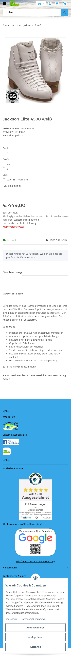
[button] (49, 3)
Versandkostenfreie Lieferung (20, 223)
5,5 (8, 163)
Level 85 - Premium (17, 179)
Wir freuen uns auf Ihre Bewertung (35, 561)
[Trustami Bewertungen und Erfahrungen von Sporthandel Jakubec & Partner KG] (35, 496)
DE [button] (39, 3)
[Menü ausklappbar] (4, 2)
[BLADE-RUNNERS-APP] (7, 451)
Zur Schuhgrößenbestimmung (19, 366)
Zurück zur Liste (12, 25)
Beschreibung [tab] (12, 272)
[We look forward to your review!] (35, 541)
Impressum (11, 619)
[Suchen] (64, 12)
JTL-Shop (41, 654)
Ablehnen (35, 646)
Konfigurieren (35, 637)
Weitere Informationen (26, 219)
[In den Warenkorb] (5, 36)
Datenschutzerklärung (33, 619)
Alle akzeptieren (35, 627)
